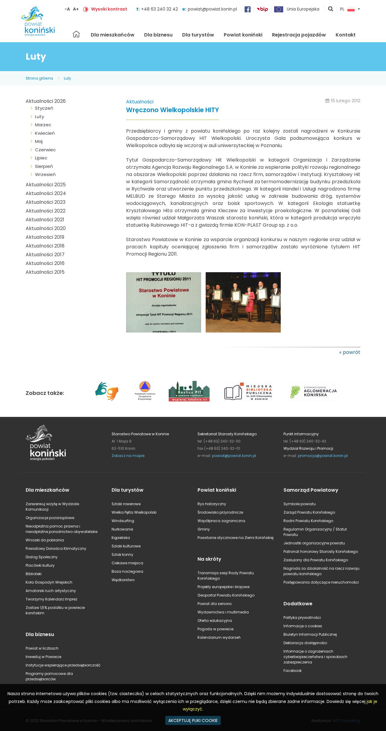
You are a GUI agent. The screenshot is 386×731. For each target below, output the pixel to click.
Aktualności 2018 (45, 245)
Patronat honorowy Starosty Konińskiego (320, 551)
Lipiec (41, 158)
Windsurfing (123, 520)
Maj (39, 141)
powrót (351, 352)
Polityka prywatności (302, 617)
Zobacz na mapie (128, 455)
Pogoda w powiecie (215, 629)
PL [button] (342, 9)
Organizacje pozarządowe (50, 517)
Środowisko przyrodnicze (220, 512)
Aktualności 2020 (46, 228)
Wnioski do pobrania (45, 540)
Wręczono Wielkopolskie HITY (172, 110)
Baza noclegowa (127, 571)
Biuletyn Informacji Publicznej (310, 634)
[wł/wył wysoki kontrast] (85, 9)
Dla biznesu (158, 34)
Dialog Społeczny (42, 556)
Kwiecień (45, 133)
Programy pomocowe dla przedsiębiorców (49, 676)
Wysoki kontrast (109, 9)
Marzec (43, 124)
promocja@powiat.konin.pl (323, 455)
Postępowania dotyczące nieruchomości (321, 582)
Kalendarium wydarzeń (219, 637)
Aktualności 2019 (45, 237)
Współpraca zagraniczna (221, 520)
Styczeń (44, 108)
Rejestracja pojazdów (299, 34)
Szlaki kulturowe (126, 546)
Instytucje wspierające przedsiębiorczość (63, 665)
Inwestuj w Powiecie (43, 656)
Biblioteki (34, 573)
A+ (76, 9)
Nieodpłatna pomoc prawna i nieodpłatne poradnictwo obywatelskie (61, 529)
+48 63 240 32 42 (160, 9)
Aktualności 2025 (46, 184)
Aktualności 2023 (45, 202)
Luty (67, 78)
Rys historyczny (212, 503)
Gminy (204, 529)
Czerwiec (45, 150)
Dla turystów (198, 34)
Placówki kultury (40, 565)
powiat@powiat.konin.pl (212, 9)
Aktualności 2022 (45, 210)
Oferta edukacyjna (215, 620)
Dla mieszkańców (112, 34)
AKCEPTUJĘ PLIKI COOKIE (193, 720)
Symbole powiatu (299, 503)
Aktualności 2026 (46, 101)
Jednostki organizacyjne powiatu (314, 543)
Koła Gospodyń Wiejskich (49, 582)
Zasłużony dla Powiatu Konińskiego (315, 559)
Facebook (292, 670)
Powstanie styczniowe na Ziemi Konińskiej (236, 537)
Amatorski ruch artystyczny (51, 590)
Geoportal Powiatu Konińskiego (226, 595)
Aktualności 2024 (46, 193)
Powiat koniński (243, 34)
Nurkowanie (122, 529)
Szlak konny (122, 554)
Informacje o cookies (302, 626)
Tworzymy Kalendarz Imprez (51, 599)
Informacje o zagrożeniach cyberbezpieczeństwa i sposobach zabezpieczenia (315, 657)
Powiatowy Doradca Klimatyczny (56, 548)
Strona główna (76, 34)
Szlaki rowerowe (126, 503)
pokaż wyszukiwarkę (331, 9)
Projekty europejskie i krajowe (223, 586)
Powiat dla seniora (215, 603)
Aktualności (139, 101)
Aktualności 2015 (45, 272)
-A (67, 9)
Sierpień (44, 166)
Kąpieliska (121, 537)
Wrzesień (45, 174)
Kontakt (346, 34)
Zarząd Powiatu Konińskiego (309, 512)
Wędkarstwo (123, 579)
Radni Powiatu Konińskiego (308, 520)
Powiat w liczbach (42, 648)
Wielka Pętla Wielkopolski (134, 512)
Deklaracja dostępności (305, 642)
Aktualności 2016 (45, 263)
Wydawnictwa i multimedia (223, 612)
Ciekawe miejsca (127, 563)
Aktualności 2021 (45, 219)
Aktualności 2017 (45, 254)
